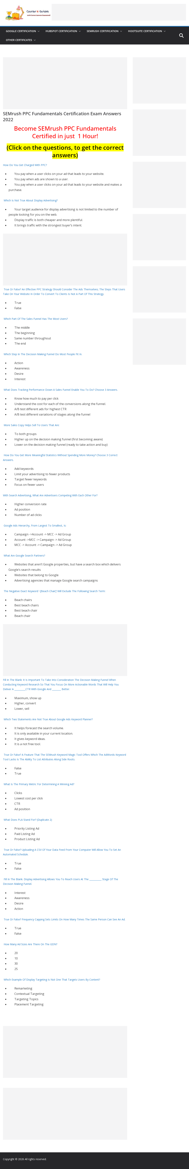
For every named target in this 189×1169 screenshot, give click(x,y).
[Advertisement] (119, 12)
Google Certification (21, 31)
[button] (38, 31)
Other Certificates (19, 40)
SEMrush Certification (102, 31)
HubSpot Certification (61, 31)
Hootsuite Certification (145, 31)
